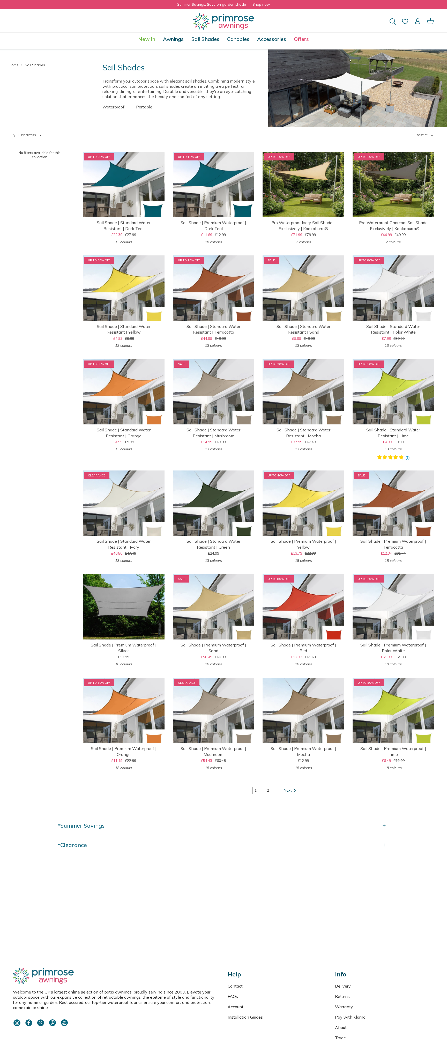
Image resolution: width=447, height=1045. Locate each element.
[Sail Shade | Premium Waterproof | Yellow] (303, 503)
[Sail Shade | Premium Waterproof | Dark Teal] (214, 184)
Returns (342, 996)
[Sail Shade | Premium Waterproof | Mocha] (303, 710)
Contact (235, 986)
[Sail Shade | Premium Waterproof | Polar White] (393, 606)
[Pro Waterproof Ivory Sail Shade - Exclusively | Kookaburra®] (303, 184)
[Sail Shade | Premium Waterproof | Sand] (214, 606)
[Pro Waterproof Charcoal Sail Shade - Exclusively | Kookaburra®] (393, 184)
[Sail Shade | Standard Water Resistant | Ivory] (124, 503)
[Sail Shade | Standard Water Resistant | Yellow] (124, 288)
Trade (340, 1037)
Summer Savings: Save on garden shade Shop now (223, 4)
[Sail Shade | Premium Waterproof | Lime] (393, 710)
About (341, 1027)
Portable (144, 106)
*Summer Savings (81, 825)
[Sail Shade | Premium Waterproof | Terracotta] (393, 503)
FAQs (233, 996)
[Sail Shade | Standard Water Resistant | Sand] (303, 288)
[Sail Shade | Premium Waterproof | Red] (303, 606)
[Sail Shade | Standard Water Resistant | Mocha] (303, 391)
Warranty (344, 1006)
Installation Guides (245, 1017)
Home (14, 65)
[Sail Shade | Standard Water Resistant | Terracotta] (214, 288)
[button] (173, 39)
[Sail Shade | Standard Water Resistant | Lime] (393, 391)
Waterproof (113, 106)
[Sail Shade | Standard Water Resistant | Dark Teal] (124, 184)
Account (235, 1006)
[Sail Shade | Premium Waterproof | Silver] (124, 606)
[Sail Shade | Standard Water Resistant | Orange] (124, 391)
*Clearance (72, 844)
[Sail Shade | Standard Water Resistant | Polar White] (393, 288)
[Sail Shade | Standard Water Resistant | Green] (214, 503)
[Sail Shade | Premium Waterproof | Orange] (124, 710)
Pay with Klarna (350, 1017)
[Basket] (430, 21)
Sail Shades (35, 65)
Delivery (343, 986)
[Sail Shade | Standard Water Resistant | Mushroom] (214, 391)
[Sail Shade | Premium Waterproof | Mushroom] (214, 710)
